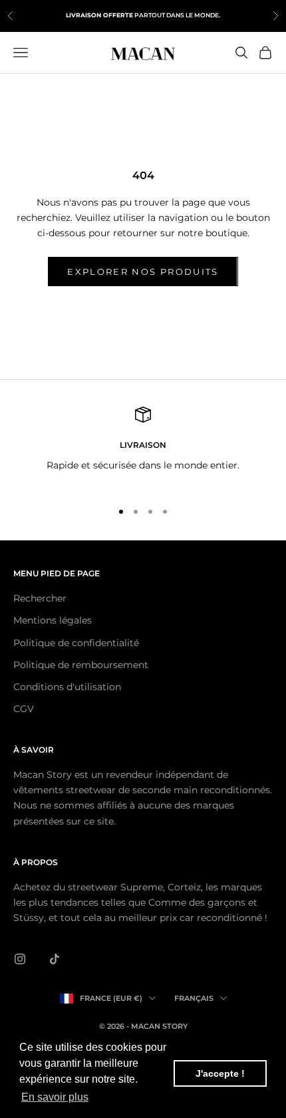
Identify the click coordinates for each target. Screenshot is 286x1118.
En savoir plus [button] (54, 1097)
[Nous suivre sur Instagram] (20, 959)
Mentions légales (52, 620)
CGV (23, 709)
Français (194, 998)
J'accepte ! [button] (220, 1073)
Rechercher (40, 598)
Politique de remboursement (80, 665)
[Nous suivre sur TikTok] (54, 959)
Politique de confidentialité (76, 643)
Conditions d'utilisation (67, 687)
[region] (143, 447)
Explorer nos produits (142, 271)
